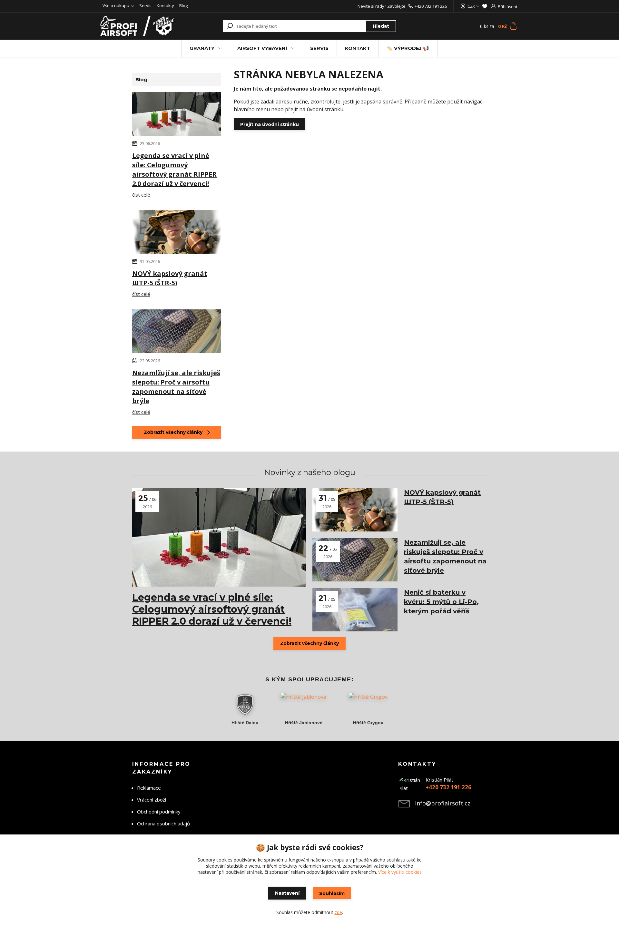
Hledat (381, 26)
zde (338, 912)
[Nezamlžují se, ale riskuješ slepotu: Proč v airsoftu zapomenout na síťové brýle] (176, 332)
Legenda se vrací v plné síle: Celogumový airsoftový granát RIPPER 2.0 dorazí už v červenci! (174, 169)
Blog (183, 5)
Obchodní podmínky (159, 811)
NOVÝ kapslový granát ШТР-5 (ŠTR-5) (169, 278)
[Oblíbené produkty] (485, 6)
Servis (145, 5)
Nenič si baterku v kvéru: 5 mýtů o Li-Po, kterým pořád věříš (441, 602)
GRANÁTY (202, 48)
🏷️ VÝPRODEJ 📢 (408, 48)
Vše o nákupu (116, 5)
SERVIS (319, 48)
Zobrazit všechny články (173, 432)
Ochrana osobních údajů (163, 823)
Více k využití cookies (400, 872)
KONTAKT (357, 48)
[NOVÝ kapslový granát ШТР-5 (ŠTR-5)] (176, 233)
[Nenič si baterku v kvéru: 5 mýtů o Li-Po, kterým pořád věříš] (355, 609)
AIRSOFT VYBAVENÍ (262, 48)
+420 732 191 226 (431, 6)
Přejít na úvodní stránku (269, 124)
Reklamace (149, 787)
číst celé (141, 194)
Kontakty (165, 5)
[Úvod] (139, 26)
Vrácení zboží (151, 799)
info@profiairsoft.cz (442, 803)
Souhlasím (332, 893)
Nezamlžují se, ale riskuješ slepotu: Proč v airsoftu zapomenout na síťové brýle (176, 386)
